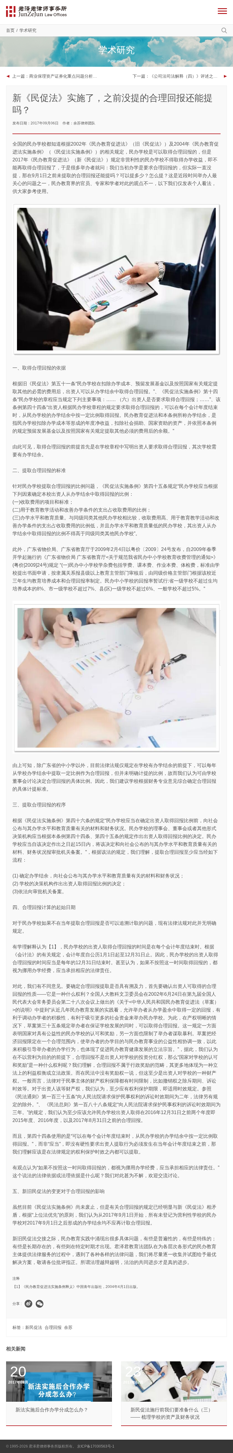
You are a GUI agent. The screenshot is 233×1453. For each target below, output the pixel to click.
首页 (10, 30)
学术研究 (27, 30)
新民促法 (33, 1327)
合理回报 (53, 1327)
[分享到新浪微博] (28, 1304)
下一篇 (180, 76)
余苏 (68, 1327)
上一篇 (56, 76)
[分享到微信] (39, 1304)
